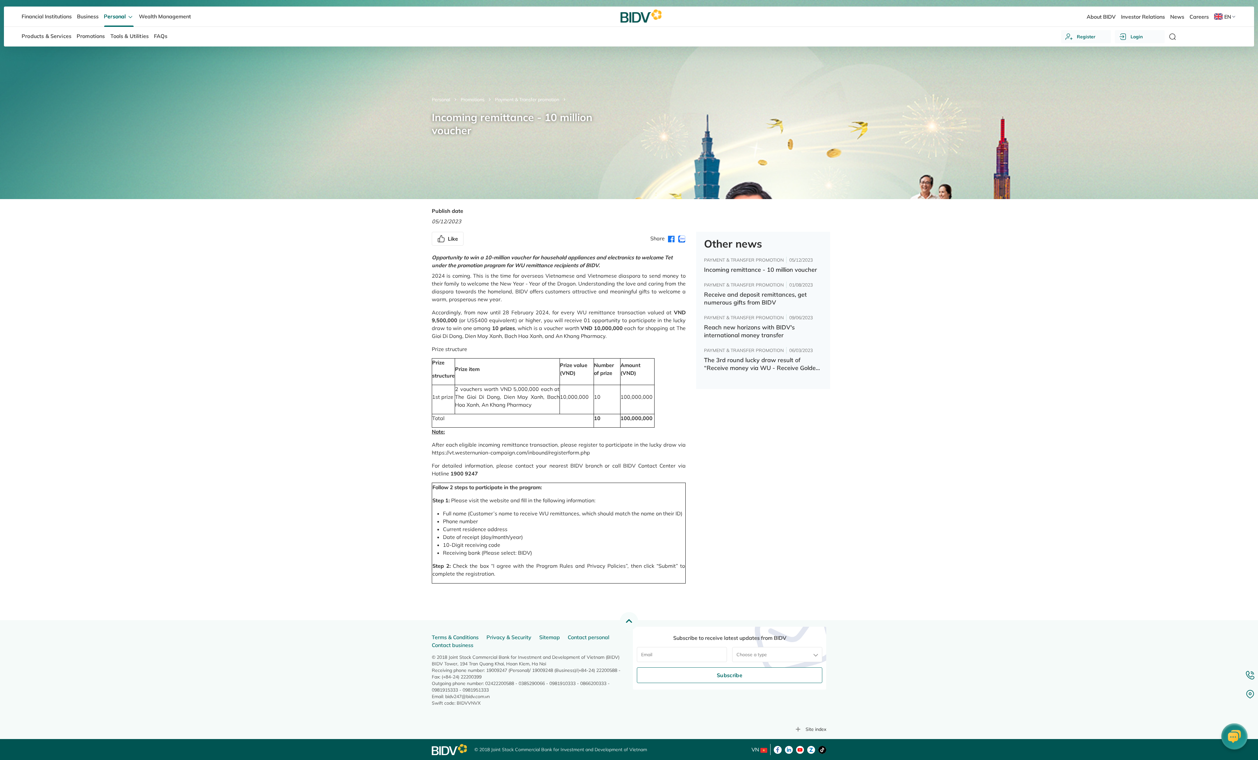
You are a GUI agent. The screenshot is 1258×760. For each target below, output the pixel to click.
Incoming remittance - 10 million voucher (760, 269)
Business (88, 16)
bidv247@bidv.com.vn (467, 696)
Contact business (452, 645)
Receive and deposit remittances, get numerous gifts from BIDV (755, 298)
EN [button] (1227, 16)
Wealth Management (165, 16)
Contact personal (588, 637)
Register (1086, 37)
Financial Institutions (47, 16)
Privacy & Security (508, 637)
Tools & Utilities (129, 36)
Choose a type (751, 655)
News (1177, 16)
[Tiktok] (822, 749)
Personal (441, 99)
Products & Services (46, 36)
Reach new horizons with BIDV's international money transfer (749, 331)
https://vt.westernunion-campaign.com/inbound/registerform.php (511, 452)
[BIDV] (450, 749)
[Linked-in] (789, 749)
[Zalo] (811, 749)
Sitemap (549, 637)
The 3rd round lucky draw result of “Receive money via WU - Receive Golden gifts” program (761, 364)
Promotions (473, 99)
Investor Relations (1143, 16)
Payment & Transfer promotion (527, 99)
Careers (1199, 16)
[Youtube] (800, 749)
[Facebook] (778, 749)
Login (1137, 37)
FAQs (160, 36)
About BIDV (1101, 16)
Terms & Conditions (455, 637)
